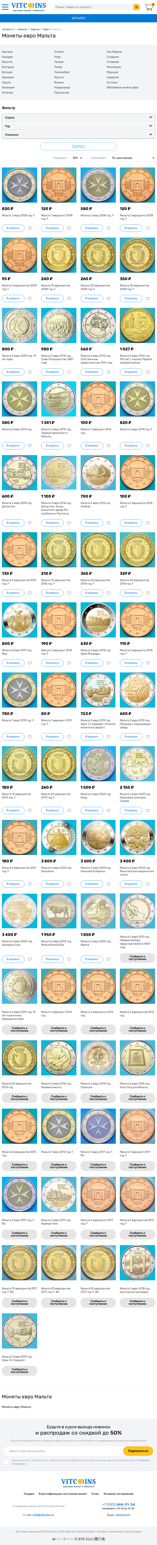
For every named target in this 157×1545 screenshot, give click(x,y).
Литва (58, 67)
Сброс (78, 146)
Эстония (112, 82)
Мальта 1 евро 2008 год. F (18, 215)
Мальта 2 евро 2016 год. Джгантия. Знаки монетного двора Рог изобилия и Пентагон (56, 508)
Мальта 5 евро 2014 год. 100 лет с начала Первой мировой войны (136, 359)
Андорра (7, 57)
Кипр (57, 57)
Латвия (58, 62)
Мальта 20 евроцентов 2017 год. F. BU (55, 1290)
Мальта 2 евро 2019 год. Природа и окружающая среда (135, 724)
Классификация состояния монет (63, 1494)
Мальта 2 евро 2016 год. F (136, 429)
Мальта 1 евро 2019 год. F (18, 720)
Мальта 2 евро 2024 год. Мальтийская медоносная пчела (137, 871)
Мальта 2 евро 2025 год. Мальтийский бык (56, 943)
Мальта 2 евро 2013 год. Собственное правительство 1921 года (96, 359)
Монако (59, 82)
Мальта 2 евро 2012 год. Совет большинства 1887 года (57, 359)
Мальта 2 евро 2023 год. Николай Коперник (96, 869)
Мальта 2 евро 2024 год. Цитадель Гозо (17, 943)
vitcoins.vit (122, 1515)
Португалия (61, 92)
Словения (113, 62)
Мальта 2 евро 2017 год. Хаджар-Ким (56, 1222)
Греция (6, 82)
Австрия (7, 51)
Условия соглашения (118, 1494)
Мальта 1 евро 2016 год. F (57, 1152)
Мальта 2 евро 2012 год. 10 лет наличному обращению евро (19, 1015)
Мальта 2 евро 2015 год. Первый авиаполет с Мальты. (56, 433)
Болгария (8, 67)
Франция (112, 72)
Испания (7, 92)
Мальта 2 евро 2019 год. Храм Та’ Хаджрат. (17, 1358)
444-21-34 (118, 1504)
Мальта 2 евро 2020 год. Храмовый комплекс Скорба (135, 798)
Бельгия (7, 62)
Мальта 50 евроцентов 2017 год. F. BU (95, 1290)
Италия (58, 51)
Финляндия (114, 67)
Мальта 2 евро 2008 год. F (97, 215)
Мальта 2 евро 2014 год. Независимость (56, 1085)
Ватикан (7, 72)
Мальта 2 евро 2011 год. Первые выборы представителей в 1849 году (135, 942)
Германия (8, 77)
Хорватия (113, 77)
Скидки (29, 1494)
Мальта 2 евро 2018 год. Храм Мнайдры (96, 652)
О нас (95, 1494)
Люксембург (62, 72)
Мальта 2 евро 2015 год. (17, 429)
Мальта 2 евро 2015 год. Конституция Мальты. (135, 1085)
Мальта (59, 77)
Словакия (113, 57)
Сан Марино (114, 51)
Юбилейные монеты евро (123, 87)
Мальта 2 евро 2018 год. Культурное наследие (135, 1290)
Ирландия (8, 87)
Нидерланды (62, 87)
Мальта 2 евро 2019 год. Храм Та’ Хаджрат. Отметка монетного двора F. (98, 724)
